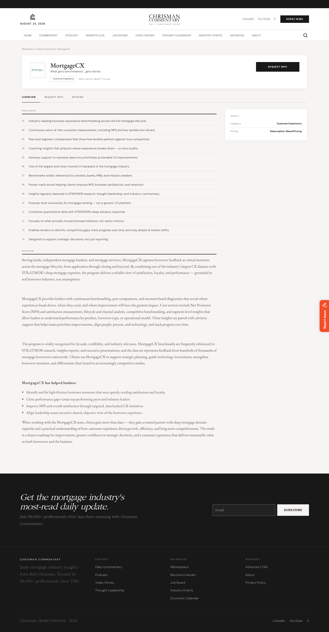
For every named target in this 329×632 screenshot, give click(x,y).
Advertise (237, 35)
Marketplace (95, 35)
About (256, 35)
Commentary (48, 35)
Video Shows (144, 35)
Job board (120, 35)
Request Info (277, 66)
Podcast (71, 35)
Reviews (78, 97)
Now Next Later (75, 3)
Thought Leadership (176, 35)
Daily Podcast (24, 3)
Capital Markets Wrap (289, 3)
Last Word (235, 3)
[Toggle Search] (305, 35)
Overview (29, 97)
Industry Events (210, 35)
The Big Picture (186, 3)
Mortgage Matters (131, 3)
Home (28, 35)
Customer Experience (46, 49)
